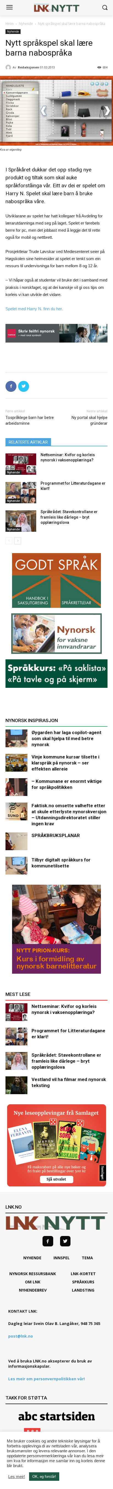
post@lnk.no (20, 1336)
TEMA (87, 1257)
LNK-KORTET (83, 1273)
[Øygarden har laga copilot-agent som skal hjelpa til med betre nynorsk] (16, 738)
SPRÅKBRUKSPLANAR (56, 835)
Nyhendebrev (33, 1290)
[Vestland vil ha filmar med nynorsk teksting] (16, 1085)
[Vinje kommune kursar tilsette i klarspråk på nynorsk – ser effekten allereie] (16, 763)
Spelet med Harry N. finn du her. (34, 308)
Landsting (83, 1290)
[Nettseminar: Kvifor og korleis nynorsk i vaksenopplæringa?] (20, 464)
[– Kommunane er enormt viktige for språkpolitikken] (16, 787)
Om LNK (32, 1281)
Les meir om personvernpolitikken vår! (46, 1378)
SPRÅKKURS (83, 1281)
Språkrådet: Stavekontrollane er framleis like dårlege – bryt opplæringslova (69, 517)
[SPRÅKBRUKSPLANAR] (16, 841)
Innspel (61, 1257)
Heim (9, 23)
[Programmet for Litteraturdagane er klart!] (20, 492)
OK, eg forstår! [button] (44, 1476)
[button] (104, 7)
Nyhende (26, 23)
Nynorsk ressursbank (32, 1273)
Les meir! (16, 1476)
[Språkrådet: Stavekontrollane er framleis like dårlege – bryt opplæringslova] (20, 521)
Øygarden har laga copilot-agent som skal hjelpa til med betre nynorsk (66, 738)
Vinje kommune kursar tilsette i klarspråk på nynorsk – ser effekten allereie (65, 763)
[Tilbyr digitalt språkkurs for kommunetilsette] (16, 866)
